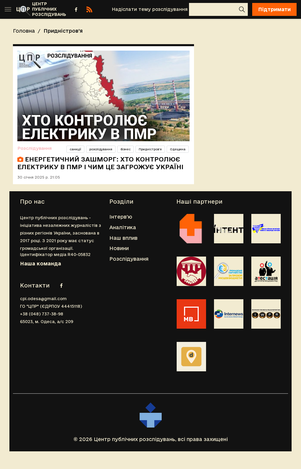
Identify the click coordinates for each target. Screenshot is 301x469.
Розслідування (34, 148)
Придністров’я (150, 149)
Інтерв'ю (120, 216)
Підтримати (274, 9)
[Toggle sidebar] (7, 9)
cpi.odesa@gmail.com (43, 298)
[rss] (89, 9)
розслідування (100, 149)
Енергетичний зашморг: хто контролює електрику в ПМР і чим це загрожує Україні (100, 163)
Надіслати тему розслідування (150, 9)
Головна (24, 31)
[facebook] (76, 9)
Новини (119, 248)
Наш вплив (123, 238)
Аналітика (122, 227)
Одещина (177, 149)
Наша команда (40, 263)
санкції (75, 149)
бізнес (126, 149)
